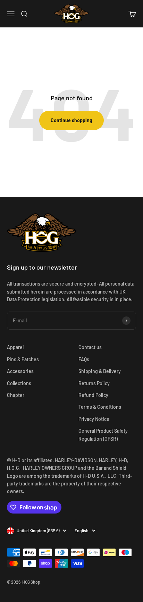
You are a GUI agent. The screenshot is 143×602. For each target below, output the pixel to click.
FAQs (83, 359)
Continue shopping (71, 120)
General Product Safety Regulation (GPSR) (103, 434)
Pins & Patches (23, 359)
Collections (19, 383)
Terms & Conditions (99, 407)
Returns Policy (94, 383)
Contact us (90, 347)
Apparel (15, 347)
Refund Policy (93, 395)
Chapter (15, 395)
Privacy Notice (93, 419)
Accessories (20, 371)
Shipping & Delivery (99, 371)
